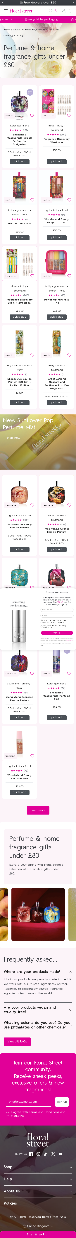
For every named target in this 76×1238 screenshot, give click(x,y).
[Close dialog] (74, 590)
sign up (57, 633)
